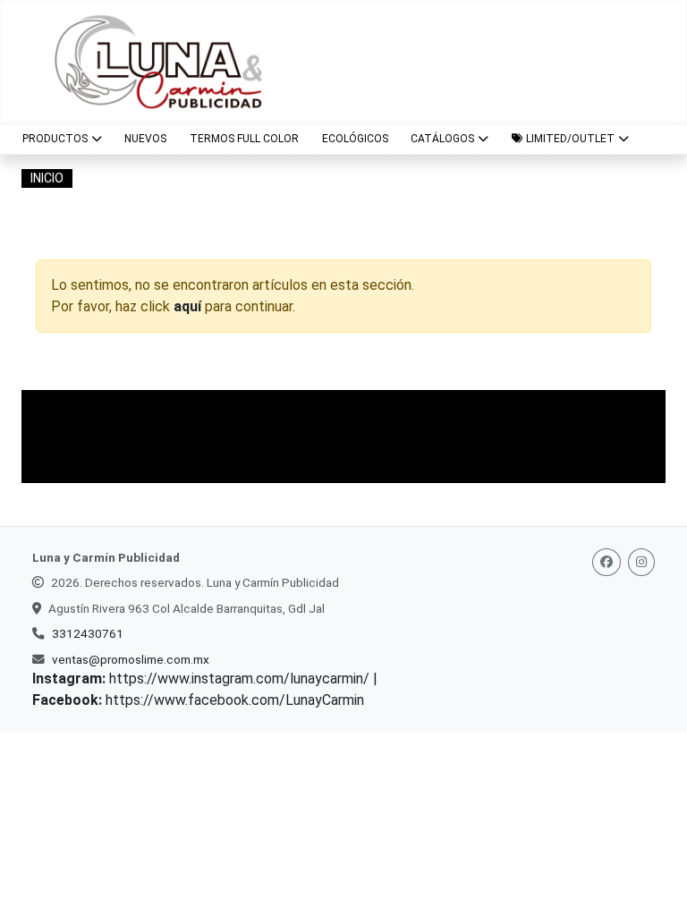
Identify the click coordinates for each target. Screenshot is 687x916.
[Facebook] (606, 562)
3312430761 (87, 633)
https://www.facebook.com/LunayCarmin (235, 699)
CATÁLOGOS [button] (442, 138)
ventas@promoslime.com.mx (130, 659)
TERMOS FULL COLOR (244, 138)
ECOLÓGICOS (355, 138)
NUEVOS (145, 138)
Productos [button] (55, 138)
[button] (570, 138)
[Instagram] (641, 562)
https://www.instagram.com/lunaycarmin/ (239, 678)
